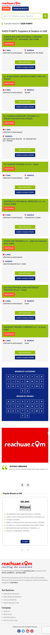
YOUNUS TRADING (13, 520)
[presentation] (22, 485)
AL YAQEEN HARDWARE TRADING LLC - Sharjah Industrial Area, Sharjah (21, 117)
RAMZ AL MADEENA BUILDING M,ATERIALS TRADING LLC (25, 522)
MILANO (25, 501)
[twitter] (23, 631)
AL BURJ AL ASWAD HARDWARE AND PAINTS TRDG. (25, 525)
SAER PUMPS (26, 24)
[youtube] (27, 631)
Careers (6, 9)
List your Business (10, 600)
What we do (7, 614)
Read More (14, 583)
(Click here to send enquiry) (12, 53)
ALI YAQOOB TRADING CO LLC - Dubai (21, 164)
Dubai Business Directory (12, 597)
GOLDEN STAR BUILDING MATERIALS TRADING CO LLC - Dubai (21, 288)
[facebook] (19, 631)
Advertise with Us (20, 9)
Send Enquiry (9, 44)
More (26, 541)
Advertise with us (9, 617)
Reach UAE (17, 627)
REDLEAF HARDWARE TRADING (17, 531)
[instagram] (31, 631)
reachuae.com (29, 571)
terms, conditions (8, 573)
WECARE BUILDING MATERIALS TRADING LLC (23, 528)
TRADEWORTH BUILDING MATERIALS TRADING (23, 514)
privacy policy (21, 573)
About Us (6, 611)
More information (25, 62)
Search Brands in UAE (11, 603)
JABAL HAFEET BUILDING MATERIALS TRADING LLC (25, 517)
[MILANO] (25, 507)
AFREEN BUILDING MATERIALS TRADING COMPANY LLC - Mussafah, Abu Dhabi (22, 38)
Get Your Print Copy (10, 620)
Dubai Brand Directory (11, 594)
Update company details (25, 67)
